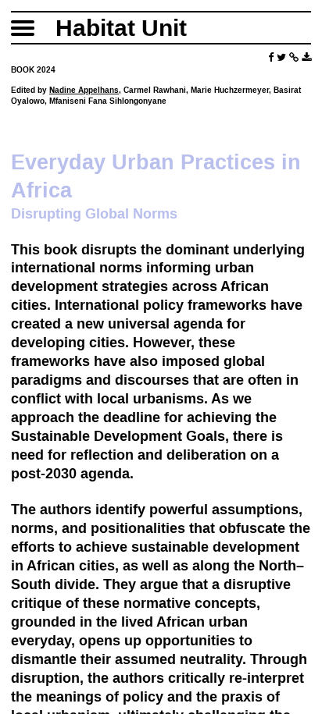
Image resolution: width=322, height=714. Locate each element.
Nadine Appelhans (84, 90)
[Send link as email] (294, 57)
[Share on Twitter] (281, 57)
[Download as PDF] (306, 57)
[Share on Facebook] (271, 57)
